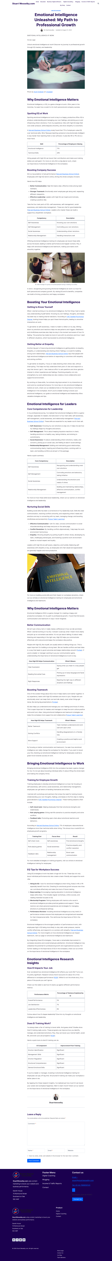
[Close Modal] (73, 1190)
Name (30, 1150)
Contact (68, 5)
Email (50, 1150)
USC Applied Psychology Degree (50, 799)
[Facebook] (13, 1239)
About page (60, 1250)
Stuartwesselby (50, 30)
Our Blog (59, 1255)
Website (70, 1150)
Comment (32, 1123)
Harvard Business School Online (40, 130)
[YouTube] (23, 1239)
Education (43, 1)
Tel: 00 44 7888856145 (81, 1185)
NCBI (56, 977)
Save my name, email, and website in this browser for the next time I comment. (54, 1156)
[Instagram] (20, 1239)
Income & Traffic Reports (88, 1)
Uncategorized (56, 10)
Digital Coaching (61, 1213)
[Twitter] (17, 1239)
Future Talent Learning (56, 519)
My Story (62, 5)
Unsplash (49, 92)
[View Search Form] (98, 3)
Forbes (79, 650)
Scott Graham (39, 92)
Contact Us (60, 1253)
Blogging (77, 1)
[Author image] (41, 30)
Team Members (61, 1257)
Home (37, 1)
